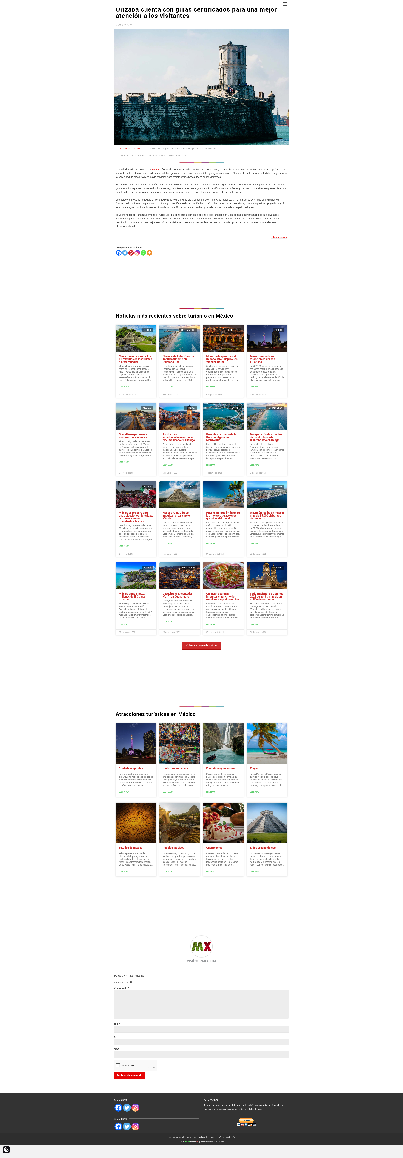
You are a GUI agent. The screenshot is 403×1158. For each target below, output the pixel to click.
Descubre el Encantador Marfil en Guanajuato (178, 595)
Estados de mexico (130, 847)
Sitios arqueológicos (263, 847)
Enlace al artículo (279, 237)
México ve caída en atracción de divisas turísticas (262, 359)
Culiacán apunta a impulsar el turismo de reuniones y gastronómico (222, 596)
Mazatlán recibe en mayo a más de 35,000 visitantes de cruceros (267, 515)
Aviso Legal (191, 1137)
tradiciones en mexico (176, 768)
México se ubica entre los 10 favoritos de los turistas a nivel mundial (135, 359)
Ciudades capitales (131, 768)
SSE (117, 1024)
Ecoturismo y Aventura (220, 768)
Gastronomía (214, 847)
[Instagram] (137, 253)
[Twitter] (125, 253)
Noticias (128, 148)
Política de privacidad (175, 1137)
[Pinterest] (131, 253)
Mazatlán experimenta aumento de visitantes (133, 436)
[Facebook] (119, 253)
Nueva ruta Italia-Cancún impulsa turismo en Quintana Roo (178, 359)
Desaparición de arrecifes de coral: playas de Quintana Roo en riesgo (266, 437)
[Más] (149, 253)
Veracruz (157, 169)
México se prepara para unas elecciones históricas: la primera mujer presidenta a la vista (136, 517)
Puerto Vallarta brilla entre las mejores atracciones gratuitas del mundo (223, 515)
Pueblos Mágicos (173, 847)
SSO (116, 1049)
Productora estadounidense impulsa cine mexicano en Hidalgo (179, 437)
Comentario (121, 988)
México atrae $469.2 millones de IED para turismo (132, 596)
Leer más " (124, 387)
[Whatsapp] (143, 253)
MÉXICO (119, 148)
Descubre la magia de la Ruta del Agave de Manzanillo (221, 437)
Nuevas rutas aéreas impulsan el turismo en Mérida (177, 515)
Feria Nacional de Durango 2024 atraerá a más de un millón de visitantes (267, 596)
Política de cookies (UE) (227, 1137)
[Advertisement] (201, 281)
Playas (254, 768)
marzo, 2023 (139, 148)
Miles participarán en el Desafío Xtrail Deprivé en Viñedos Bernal (222, 359)
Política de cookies (206, 1137)
